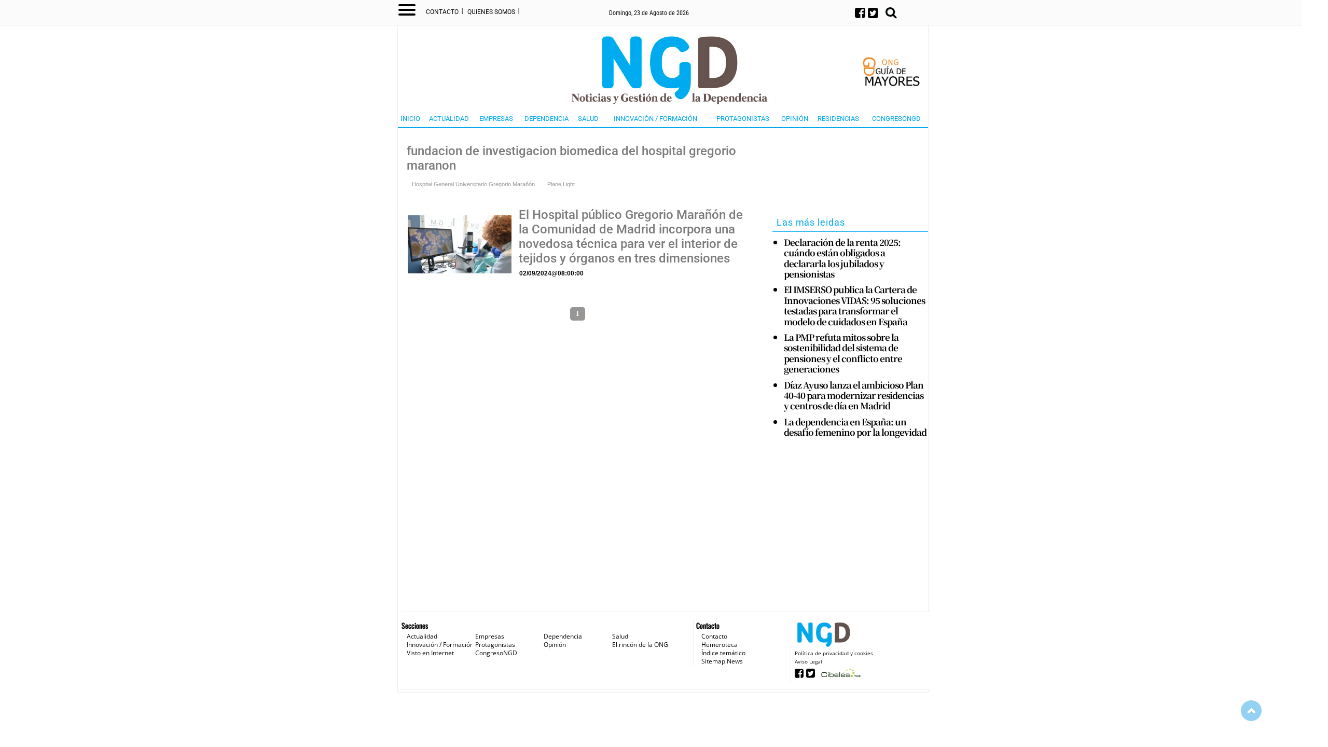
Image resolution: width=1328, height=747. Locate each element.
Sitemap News (722, 661)
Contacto (442, 12)
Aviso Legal (808, 661)
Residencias (838, 118)
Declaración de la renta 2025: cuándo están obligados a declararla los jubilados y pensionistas (842, 258)
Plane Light (561, 184)
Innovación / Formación (655, 118)
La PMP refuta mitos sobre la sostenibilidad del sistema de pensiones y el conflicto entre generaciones (843, 353)
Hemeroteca (719, 644)
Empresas (496, 118)
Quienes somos (491, 12)
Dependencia (546, 118)
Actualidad (449, 118)
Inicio (410, 118)
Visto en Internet (430, 652)
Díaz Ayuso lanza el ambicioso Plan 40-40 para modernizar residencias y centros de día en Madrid (853, 395)
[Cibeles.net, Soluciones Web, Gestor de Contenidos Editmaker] (840, 676)
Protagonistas (742, 118)
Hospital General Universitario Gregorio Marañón (473, 184)
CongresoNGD (896, 118)
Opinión (794, 118)
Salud (588, 118)
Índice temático (723, 652)
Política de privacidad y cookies (834, 653)
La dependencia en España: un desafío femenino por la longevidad (855, 427)
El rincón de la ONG (640, 644)
